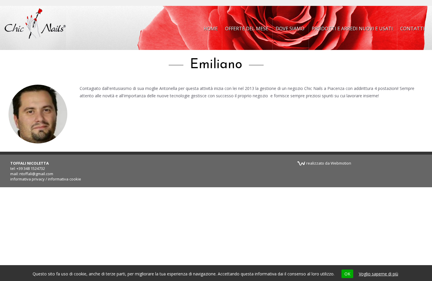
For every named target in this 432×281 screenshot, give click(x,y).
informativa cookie (64, 179)
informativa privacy (27, 179)
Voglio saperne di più (378, 274)
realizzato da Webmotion (328, 163)
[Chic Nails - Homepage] (35, 28)
